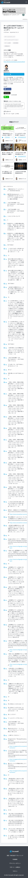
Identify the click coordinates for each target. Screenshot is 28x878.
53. (6, 680)
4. (5, 209)
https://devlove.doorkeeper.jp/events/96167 (14, 62)
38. (6, 517)
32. (6, 451)
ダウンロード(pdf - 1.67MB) (12, 113)
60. (6, 718)
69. (6, 789)
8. (5, 233)
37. (6, 510)
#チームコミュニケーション (11, 40)
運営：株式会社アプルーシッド (15, 855)
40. (6, 535)
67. (6, 775)
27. (6, 394)
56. (6, 700)
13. (6, 270)
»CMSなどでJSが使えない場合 (15, 101)
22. (6, 364)
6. (5, 220)
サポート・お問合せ (15, 867)
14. (6, 284)
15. (6, 287)
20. (6, 348)
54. (6, 684)
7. (5, 224)
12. (6, 259)
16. (6, 297)
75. (6, 836)
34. (6, 474)
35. (6, 487)
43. (6, 564)
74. (6, 829)
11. (6, 255)
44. (6, 567)
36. (6, 502)
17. (6, 301)
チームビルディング (22, 137)
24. (6, 373)
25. (6, 379)
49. (6, 625)
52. (6, 668)
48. (6, 610)
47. (6, 600)
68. (6, 779)
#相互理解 (15, 43)
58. (6, 708)
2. (5, 194)
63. (6, 735)
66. (6, 763)
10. (6, 249)
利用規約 (15, 859)
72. (6, 814)
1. (5, 189)
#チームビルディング (10, 36)
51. (6, 654)
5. (5, 216)
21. (6, 358)
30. (6, 428)
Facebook (8, 89)
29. (6, 417)
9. (5, 245)
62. (6, 729)
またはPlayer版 (14, 94)
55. (6, 697)
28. (6, 405)
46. (6, 587)
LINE (7, 97)
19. (6, 344)
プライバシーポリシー (15, 863)
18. (6, 322)
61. (6, 722)
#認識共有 (7, 46)
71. (6, 810)
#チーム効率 (8, 43)
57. (6, 704)
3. (5, 203)
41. (6, 539)
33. (6, 463)
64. (6, 739)
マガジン (15, 871)
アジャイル (7, 137)
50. (6, 641)
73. (6, 820)
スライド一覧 (8, 74)
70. (6, 798)
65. (6, 750)
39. (6, 525)
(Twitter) (8, 93)
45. (6, 577)
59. (6, 714)
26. (6, 382)
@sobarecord (7, 72)
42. (6, 551)
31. (6, 440)
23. (6, 370)
